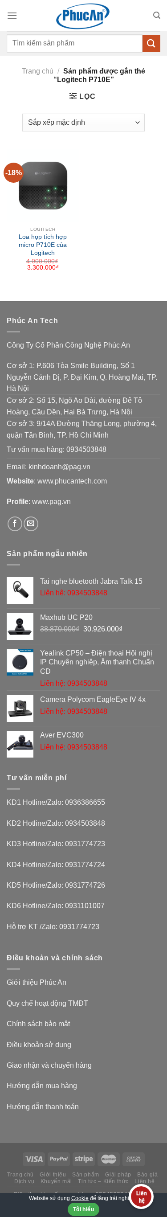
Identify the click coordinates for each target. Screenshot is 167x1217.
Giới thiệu (53, 1175)
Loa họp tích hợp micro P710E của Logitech (43, 245)
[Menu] (12, 15)
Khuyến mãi (56, 1181)
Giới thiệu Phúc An (36, 982)
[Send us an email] (31, 523)
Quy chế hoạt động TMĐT (47, 1003)
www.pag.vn (51, 501)
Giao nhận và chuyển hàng (49, 1065)
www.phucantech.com (72, 481)
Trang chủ (37, 71)
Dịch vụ (24, 1181)
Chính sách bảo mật (38, 1024)
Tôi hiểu (83, 1209)
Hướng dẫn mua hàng (42, 1086)
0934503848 (86, 449)
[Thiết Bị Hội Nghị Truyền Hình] (83, 15)
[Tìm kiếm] (156, 15)
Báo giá (147, 1175)
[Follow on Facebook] (15, 523)
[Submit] (151, 43)
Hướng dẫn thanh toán (43, 1106)
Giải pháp (118, 1175)
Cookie (80, 1198)
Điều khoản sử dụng (39, 1045)
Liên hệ (144, 1181)
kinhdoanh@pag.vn (59, 467)
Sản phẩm (85, 1175)
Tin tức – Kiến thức (103, 1181)
